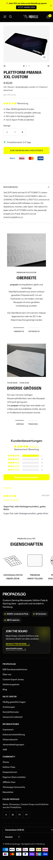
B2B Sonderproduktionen (15, 669)
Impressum (8, 729)
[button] (10, 103)
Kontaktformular (11, 712)
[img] (10, 496)
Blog (5, 689)
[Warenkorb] (48, 16)
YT (19, 815)
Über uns (7, 674)
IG (13, 815)
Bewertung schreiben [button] (26, 477)
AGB (5, 749)
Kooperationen (10, 772)
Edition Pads (9, 767)
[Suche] (10, 16)
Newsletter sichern (18, 644)
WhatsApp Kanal (16, 649)
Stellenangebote (11, 684)
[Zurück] (5, 66)
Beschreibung (11, 187)
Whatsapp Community (14, 787)
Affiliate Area (9, 782)
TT (26, 815)
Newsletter (8, 792)
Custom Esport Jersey (13, 679)
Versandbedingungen (13, 744)
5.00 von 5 (34, 446)
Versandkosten (22, 87)
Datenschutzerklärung (14, 734)
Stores (6, 762)
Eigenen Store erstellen (14, 777)
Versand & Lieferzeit (13, 717)
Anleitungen (9, 707)
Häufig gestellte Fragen (14, 702)
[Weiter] (48, 66)
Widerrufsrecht (10, 739)
